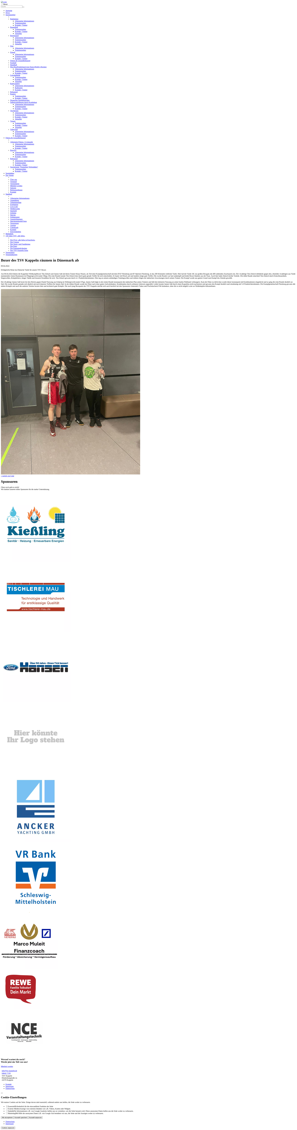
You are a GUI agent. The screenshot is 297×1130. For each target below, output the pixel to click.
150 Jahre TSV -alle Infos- (15, 236)
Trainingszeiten (20, 23)
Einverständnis (15, 232)
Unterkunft (14, 227)
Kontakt (13, 192)
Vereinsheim (14, 184)
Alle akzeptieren (7, 1117)
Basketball (14, 27)
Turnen (12, 121)
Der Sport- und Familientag (20, 244)
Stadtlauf (9, 194)
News (8, 13)
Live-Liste (14, 207)
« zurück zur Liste (7, 476)
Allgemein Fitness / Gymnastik (21, 142)
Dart (11, 46)
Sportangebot (10, 15)
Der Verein (10, 175)
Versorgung (14, 223)
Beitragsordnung (16, 190)
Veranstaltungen (11, 255)
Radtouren (19, 88)
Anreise (13, 225)
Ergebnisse (14, 205)
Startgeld (13, 211)
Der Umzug (14, 242)
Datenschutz (10, 1088)
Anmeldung (14, 200)
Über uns (13, 180)
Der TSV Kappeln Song (19, 250)
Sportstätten (10, 173)
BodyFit (13, 150)
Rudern (13, 94)
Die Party (13, 246)
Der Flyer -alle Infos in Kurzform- (22, 240)
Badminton (14, 19)
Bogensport (14, 36)
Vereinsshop (10, 253)
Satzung (13, 188)
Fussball (13, 63)
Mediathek (9, 234)
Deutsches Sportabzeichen (19, 100)
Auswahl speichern (21, 1117)
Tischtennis (14, 111)
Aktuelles (18, 34)
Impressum (10, 1086)
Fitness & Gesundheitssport (20, 61)
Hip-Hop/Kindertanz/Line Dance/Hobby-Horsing (28, 67)
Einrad (12, 52)
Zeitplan (13, 213)
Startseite (9, 11)
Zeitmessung (14, 217)
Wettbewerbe (15, 209)
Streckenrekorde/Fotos (18, 221)
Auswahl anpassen (35, 1117)
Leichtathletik (15, 75)
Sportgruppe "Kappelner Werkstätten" (24, 167)
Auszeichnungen (16, 219)
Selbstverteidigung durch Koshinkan (23, 102)
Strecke (13, 215)
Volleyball (14, 129)
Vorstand (13, 182)
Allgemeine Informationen (24, 21)
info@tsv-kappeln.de (9, 1071)
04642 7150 (6, 1073)
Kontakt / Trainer (21, 25)
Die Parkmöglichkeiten (18, 248)
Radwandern (15, 84)
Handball (13, 65)
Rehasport (14, 92)
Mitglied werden (16, 186)
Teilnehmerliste (15, 202)
